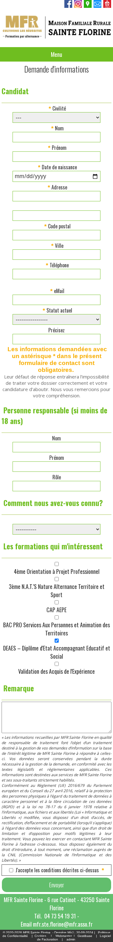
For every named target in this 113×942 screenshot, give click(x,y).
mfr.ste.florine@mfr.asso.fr (63, 924)
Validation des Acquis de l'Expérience (56, 671)
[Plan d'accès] (88, 6)
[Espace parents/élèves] (107, 6)
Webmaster (64, 936)
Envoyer (56, 885)
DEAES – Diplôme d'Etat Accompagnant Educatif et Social (56, 652)
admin (71, 939)
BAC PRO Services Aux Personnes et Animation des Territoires (56, 629)
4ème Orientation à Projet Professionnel (57, 571)
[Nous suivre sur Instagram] (78, 6)
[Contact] (98, 6)
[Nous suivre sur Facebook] (68, 6)
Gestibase (85, 936)
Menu (56, 54)
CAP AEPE (56, 610)
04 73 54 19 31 (60, 916)
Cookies (40, 936)
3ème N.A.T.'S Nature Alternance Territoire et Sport (57, 590)
